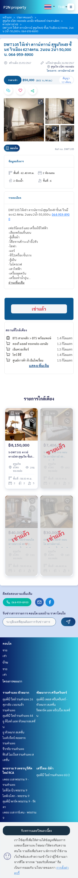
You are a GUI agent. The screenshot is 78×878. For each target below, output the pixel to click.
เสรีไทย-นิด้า (45, 768)
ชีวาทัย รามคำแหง (13, 749)
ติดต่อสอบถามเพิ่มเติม (17, 593)
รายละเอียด (14, 197)
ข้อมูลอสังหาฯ (16, 161)
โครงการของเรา (12, 681)
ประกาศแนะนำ (25, 17)
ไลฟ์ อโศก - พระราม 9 (16, 796)
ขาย (5, 650)
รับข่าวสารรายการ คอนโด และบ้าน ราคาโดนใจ (34, 613)
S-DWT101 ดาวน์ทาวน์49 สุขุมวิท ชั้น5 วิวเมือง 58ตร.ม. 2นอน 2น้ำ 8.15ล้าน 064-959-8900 (21, 454)
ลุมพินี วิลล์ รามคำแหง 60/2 (53, 775)
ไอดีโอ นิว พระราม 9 (15, 790)
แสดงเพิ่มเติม (39, 365)
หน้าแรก (7, 17)
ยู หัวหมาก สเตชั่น (13, 732)
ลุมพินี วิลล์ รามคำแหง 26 (18, 699)
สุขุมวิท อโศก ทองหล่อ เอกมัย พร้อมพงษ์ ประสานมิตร (31, 20)
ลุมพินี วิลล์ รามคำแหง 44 (18, 715)
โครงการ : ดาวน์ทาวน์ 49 (60, 70)
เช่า (5, 656)
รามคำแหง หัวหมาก (16, 692)
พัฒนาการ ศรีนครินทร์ (51, 692)
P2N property (14, 7)
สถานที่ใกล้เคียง (16, 330)
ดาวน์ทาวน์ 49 (10, 24)
